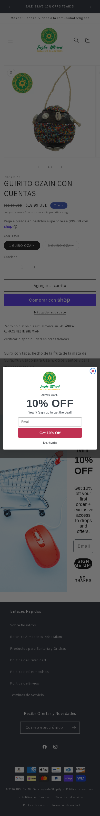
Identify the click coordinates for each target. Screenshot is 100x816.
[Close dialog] (93, 371)
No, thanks (50, 442)
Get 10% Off (50, 433)
